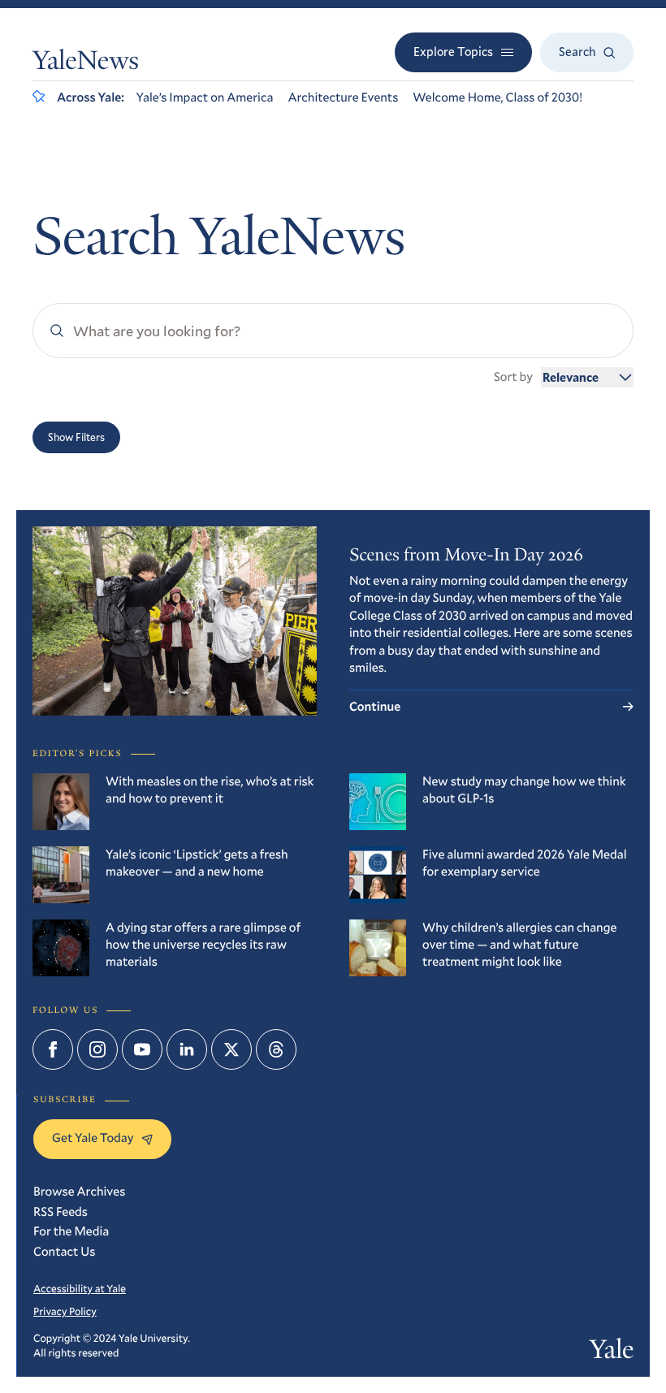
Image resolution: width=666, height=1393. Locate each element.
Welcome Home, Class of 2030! (497, 97)
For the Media (71, 1231)
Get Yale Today (92, 1138)
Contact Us (64, 1252)
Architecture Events (343, 97)
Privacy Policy (65, 1311)
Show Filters (76, 437)
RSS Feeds (60, 1212)
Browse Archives (79, 1191)
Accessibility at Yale (79, 1288)
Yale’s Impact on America (205, 97)
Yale (612, 1352)
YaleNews (85, 63)
